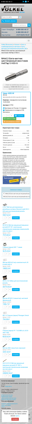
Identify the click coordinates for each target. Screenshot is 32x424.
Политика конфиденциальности (9, 403)
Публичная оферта (6, 405)
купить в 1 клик (10, 118)
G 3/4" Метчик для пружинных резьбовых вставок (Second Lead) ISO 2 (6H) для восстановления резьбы (16, 209)
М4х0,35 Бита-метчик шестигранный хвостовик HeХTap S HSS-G (17, 193)
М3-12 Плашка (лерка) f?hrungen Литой (16, 315)
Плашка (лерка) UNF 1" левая (12, 247)
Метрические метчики (7, 395)
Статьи (3, 406)
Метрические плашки (6, 396)
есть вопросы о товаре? (13, 121)
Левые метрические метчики (8, 398)
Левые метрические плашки (8, 399)
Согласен (15, 419)
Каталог (17, 44)
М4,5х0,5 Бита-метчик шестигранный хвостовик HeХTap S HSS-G (16, 196)
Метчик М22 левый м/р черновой (14, 348)
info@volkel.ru (8, 386)
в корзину (20, 115)
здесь (17, 416)
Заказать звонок (10, 21)
